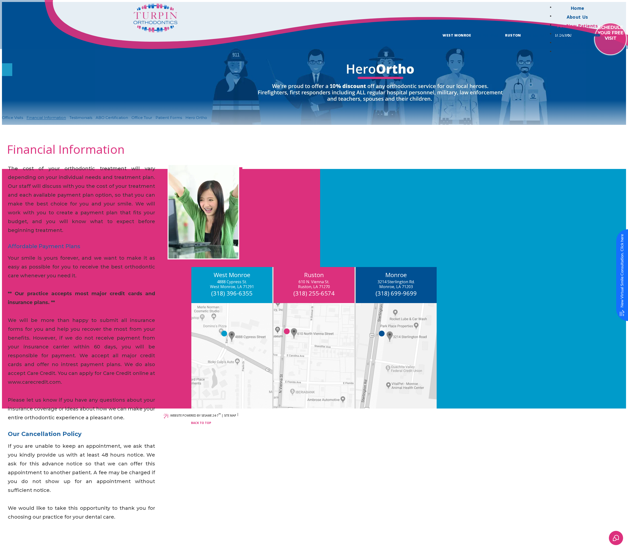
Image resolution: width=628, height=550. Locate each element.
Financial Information (46, 117)
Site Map (230, 415)
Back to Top (201, 423)
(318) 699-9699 (396, 293)
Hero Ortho (196, 117)
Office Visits (12, 117)
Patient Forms (169, 117)
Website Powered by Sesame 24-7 (195, 415)
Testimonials (80, 117)
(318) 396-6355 (485, 35)
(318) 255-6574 (535, 35)
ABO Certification (112, 117)
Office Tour (141, 117)
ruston (513, 35)
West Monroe (457, 35)
